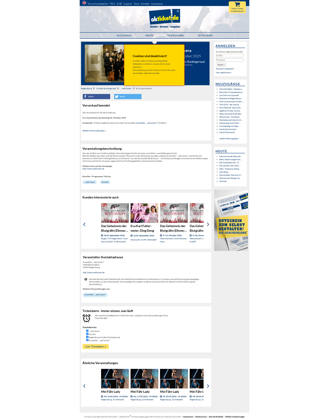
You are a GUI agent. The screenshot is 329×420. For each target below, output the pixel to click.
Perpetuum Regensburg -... (231, 98)
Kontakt (145, 3)
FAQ (112, 3)
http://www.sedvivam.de (93, 168)
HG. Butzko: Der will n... (230, 165)
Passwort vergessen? (225, 68)
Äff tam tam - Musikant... (230, 117)
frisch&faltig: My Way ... (229, 126)
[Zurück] (84, 224)
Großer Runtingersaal (106, 88)
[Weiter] (208, 224)
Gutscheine (205, 35)
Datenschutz (201, 416)
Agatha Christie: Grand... (230, 110)
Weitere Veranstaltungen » (94, 130)
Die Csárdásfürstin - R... (229, 162)
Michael (223, 181)
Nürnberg (223, 172)
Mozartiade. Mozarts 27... (230, 175)
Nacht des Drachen (227, 129)
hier (157, 73)
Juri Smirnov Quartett (229, 95)
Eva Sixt (105, 182)
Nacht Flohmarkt (227, 132)
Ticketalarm (175, 35)
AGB (119, 3)
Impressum (157, 3)
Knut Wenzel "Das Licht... (230, 107)
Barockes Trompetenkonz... (231, 92)
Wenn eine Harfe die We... (230, 114)
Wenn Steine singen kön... (230, 159)
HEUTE (149, 35)
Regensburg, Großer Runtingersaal (104, 337)
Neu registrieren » (224, 72)
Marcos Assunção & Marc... (231, 101)
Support (127, 3)
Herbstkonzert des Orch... (231, 120)
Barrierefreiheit (216, 416)
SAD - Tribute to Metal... (229, 169)
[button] (96, 96)
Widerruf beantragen (235, 416)
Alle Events (124, 35)
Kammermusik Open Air (230, 156)
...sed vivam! (126, 88)
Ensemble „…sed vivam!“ (146, 123)
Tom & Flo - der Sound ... (230, 104)
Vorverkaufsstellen (98, 3)
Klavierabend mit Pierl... (230, 123)
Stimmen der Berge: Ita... (230, 178)
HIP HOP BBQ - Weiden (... (231, 89)
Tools (136, 3)
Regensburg (86, 88)
